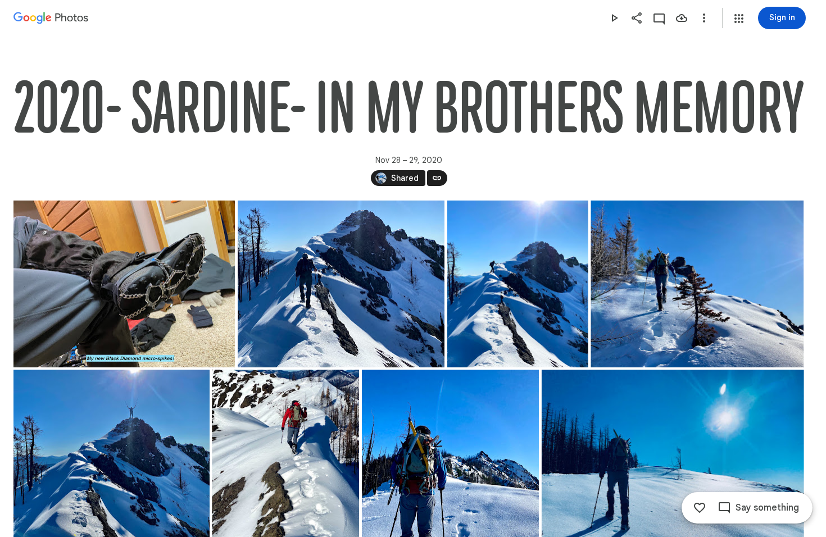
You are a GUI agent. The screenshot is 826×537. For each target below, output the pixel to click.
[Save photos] (681, 18)
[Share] (636, 18)
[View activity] (659, 18)
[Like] (699, 508)
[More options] (704, 18)
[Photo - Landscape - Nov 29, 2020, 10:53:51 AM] (341, 284)
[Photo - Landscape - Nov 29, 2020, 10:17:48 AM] (697, 284)
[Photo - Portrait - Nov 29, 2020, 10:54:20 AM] (517, 284)
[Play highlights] (614, 17)
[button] (739, 18)
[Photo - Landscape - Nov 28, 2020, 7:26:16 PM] (124, 284)
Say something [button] (767, 507)
